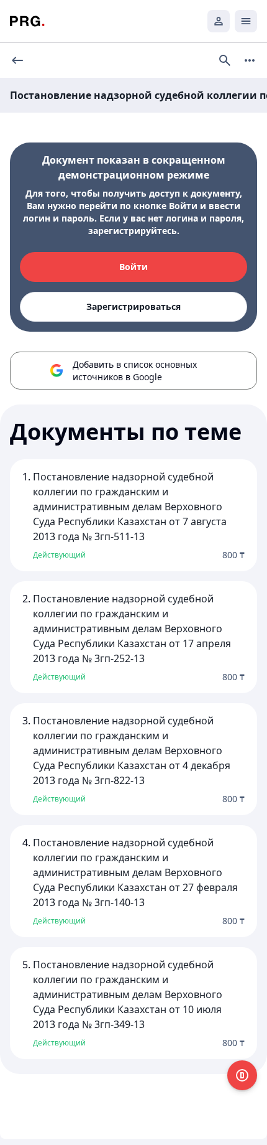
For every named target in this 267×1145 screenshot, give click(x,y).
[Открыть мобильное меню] (246, 21)
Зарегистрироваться (133, 306)
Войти (133, 267)
